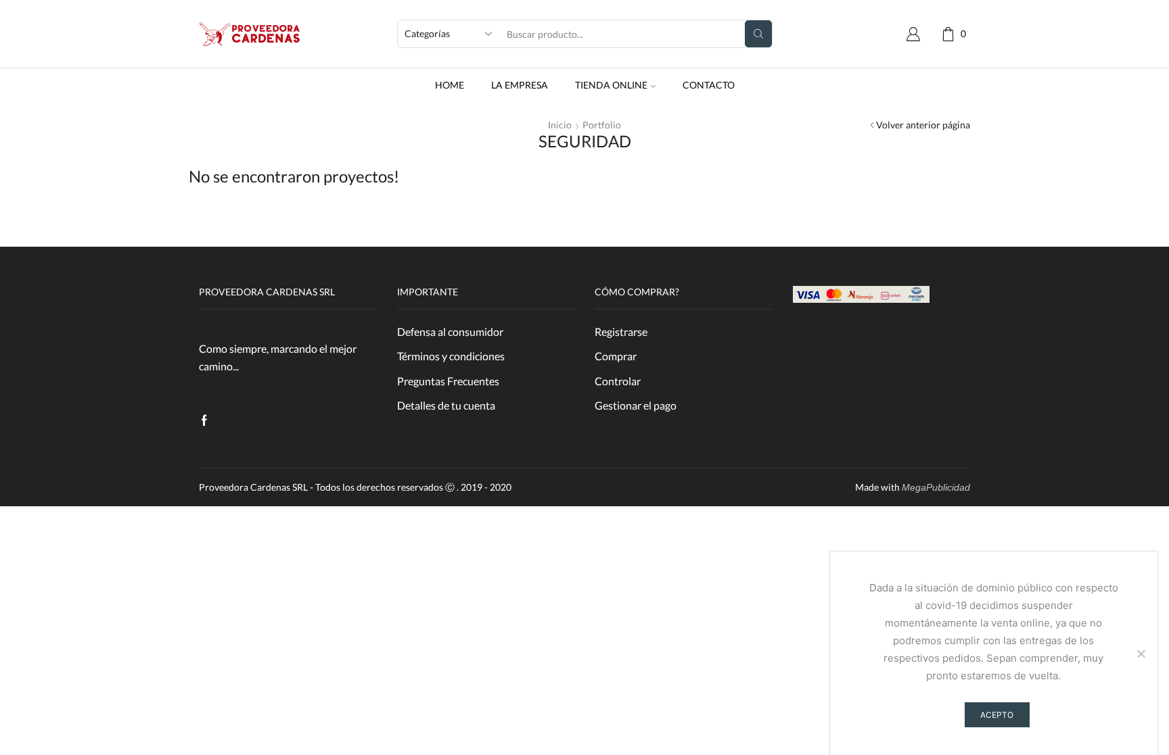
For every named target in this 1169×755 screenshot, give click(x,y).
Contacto (709, 85)
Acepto (996, 715)
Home (449, 85)
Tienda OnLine (611, 85)
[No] (1140, 653)
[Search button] (758, 33)
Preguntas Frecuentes (448, 380)
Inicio (560, 124)
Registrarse (621, 331)
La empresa (519, 85)
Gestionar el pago (636, 405)
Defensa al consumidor (450, 331)
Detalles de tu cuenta (446, 405)
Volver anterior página (923, 124)
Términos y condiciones (451, 355)
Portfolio (601, 124)
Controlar (618, 380)
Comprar (616, 355)
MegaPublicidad (936, 487)
